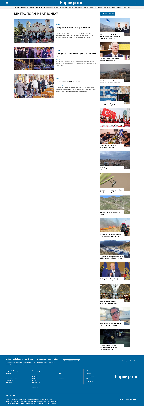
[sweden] (115, 293)
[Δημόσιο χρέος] (115, 95)
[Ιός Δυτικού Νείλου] (115, 182)
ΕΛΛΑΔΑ (58, 24)
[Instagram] (126, 361)
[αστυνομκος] (115, 338)
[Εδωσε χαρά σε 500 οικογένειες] (34, 85)
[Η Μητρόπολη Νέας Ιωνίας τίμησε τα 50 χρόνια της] (34, 58)
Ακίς (87, 378)
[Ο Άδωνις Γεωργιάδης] (115, 316)
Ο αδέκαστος (89, 381)
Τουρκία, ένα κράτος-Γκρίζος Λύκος (111, 125)
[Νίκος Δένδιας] (115, 271)
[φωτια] (115, 227)
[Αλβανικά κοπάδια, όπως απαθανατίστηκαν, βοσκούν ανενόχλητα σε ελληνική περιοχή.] (115, 204)
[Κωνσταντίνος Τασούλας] (115, 51)
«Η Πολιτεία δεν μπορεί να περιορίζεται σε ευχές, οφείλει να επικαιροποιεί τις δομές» (110, 36)
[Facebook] (122, 361)
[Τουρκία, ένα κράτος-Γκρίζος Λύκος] (115, 117)
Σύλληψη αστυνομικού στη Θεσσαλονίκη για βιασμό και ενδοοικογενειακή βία (108, 347)
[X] (134, 361)
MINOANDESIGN (131, 399)
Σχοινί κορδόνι (90, 376)
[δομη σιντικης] (115, 249)
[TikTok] (130, 361)
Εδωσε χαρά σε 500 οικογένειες (69, 82)
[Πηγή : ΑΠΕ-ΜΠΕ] (115, 73)
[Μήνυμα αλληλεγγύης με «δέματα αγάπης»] (34, 31)
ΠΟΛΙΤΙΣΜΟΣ (59, 50)
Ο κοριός (88, 373)
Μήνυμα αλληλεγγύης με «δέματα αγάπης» (73, 28)
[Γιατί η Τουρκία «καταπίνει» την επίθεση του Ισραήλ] (115, 160)
